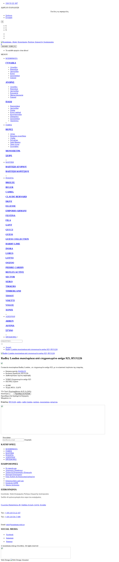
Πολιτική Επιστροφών (14, 475)
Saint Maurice (15, 142)
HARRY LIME (13, 244)
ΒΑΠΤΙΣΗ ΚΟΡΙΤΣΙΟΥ (17, 171)
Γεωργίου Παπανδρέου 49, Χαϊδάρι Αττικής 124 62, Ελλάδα (23, 505)
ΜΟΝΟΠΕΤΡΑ (13, 151)
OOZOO (10, 262)
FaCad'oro (14, 140)
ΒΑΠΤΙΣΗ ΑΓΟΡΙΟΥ (16, 167)
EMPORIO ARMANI (16, 211)
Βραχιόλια (14, 69)
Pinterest (9, 542)
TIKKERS (11, 286)
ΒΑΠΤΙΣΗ (10, 453)
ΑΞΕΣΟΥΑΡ (10, 457)
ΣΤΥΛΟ (9, 330)
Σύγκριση (24, 396)
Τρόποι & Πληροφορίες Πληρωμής (19, 472)
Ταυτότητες (14, 121)
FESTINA (10, 215)
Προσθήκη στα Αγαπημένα (11, 396)
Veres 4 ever (14, 144)
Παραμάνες (14, 117)
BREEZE (10, 182)
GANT (9, 225)
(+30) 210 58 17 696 (12, 517)
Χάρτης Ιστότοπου (12, 485)
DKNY (9, 201)
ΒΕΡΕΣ (9, 129)
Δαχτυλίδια (14, 71)
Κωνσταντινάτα (16, 114)
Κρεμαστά (14, 93)
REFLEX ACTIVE (15, 272)
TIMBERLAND (13, 291)
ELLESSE (11, 206)
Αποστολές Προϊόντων (14, 470)
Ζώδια (12, 110)
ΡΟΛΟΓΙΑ (10, 455)
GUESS (9, 234)
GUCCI (9, 229)
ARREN (10, 321)
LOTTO (10, 258)
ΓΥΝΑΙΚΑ (11, 63)
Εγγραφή (28, 440)
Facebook (9, 535)
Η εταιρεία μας (11, 468)
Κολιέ (12, 74)
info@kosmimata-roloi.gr (15, 525)
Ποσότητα (4, 394)
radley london (27, 402)
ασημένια (53, 402)
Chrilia (12, 138)
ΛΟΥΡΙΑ (10, 325)
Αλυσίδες (13, 67)
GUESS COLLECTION (17, 239)
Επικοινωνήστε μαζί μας (15, 481)
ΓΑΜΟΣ (9, 451)
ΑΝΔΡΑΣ (10, 82)
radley (19, 402)
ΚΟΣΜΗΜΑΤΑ (12, 449)
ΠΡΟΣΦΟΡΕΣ (11, 459)
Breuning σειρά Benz (18, 136)
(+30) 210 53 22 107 (12, 513)
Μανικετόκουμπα (16, 95)
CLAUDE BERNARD (16, 196)
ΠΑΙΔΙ (9, 101)
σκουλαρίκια (44, 402)
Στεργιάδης (14, 146)
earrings (36, 402)
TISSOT (10, 296)
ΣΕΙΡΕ (9, 155)
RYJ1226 (12, 402)
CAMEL (10, 192)
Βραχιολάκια (15, 106)
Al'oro (12, 134)
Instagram (9, 538)
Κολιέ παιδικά (15, 112)
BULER (9, 187)
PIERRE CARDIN (15, 267)
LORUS (9, 253)
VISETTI (10, 300)
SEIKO (9, 281)
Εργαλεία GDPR (12, 483)
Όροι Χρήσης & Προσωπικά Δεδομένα (20, 477)
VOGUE (10, 305)
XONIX (9, 310)
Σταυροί (13, 78)
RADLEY (22, 371)
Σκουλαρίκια (15, 76)
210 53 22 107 (12, 3)
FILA (8, 220)
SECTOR (10, 277)
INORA (9, 248)
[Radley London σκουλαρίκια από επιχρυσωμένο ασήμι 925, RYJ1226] (28, 353)
